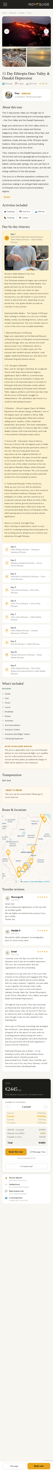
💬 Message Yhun (38, 1152)
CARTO (47, 881)
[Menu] (5, 4)
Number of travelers (15, 1102)
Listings (21, 13)
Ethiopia (12, 13)
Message (14, 1466)
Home (4, 13)
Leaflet (25, 881)
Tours (29, 13)
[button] (31, 862)
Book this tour (16, 1152)
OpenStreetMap (36, 881)
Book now (39, 1466)
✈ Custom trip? (26, 1166)
